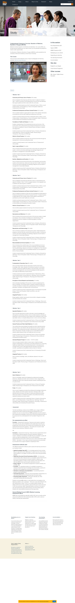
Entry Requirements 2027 (56, 45)
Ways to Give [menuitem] (35, 1)
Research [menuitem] (43, 1)
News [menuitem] (50, 1)
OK (54, 601)
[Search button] (72, 4)
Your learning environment (56, 57)
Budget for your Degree (56, 66)
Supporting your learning (56, 55)
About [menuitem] (26, 1)
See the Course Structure (20, 60)
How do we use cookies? (44, 601)
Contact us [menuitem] (15, 4)
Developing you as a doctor (57, 52)
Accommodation (54, 60)
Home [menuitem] (13, 1)
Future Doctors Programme (57, 68)
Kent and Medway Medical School (15, 29)
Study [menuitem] (20, 1)
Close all (12, 90)
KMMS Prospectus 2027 (56, 50)
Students (69, 1)
